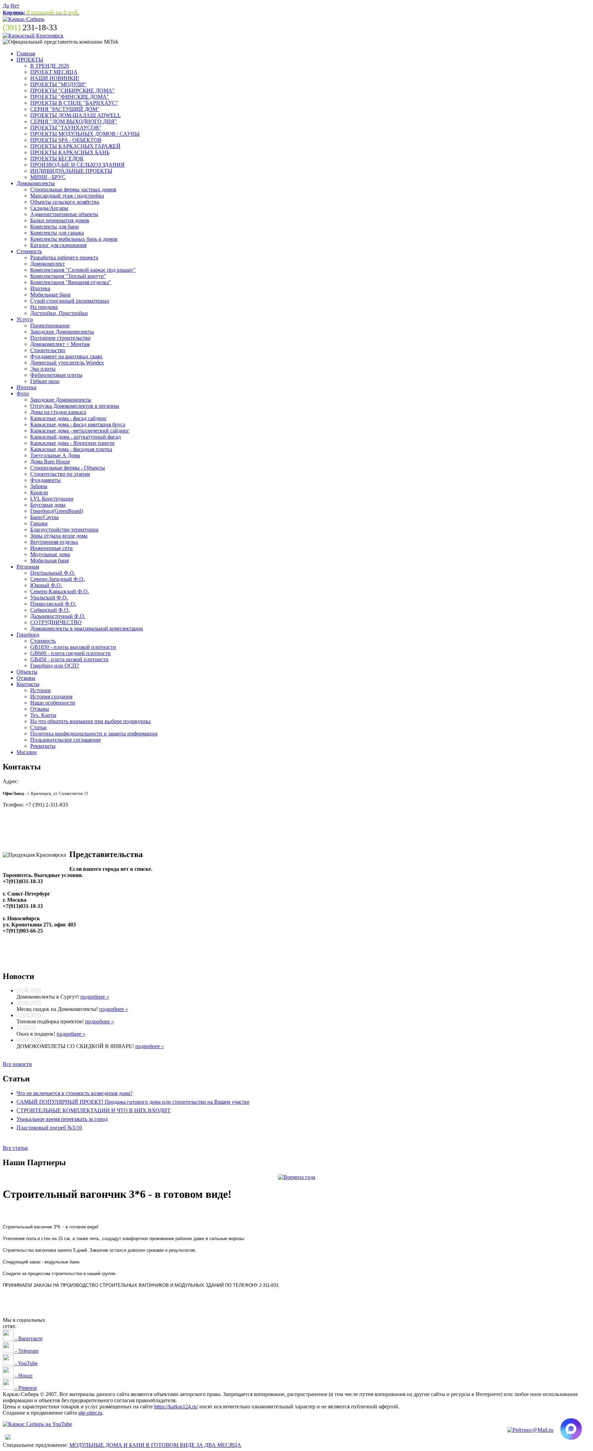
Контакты (27, 684)
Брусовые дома (48, 505)
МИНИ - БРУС (48, 177)
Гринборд (27, 635)
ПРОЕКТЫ (29, 60)
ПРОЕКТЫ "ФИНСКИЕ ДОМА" (69, 97)
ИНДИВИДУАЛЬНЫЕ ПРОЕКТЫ (71, 171)
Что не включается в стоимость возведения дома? (74, 1093)
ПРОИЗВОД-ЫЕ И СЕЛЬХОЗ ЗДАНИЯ (77, 165)
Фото (22, 393)
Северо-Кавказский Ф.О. (59, 591)
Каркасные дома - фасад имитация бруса (77, 424)
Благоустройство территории (64, 529)
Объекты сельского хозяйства (64, 202)
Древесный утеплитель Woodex (67, 362)
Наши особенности (52, 703)
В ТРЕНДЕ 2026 (49, 66)
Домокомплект (47, 264)
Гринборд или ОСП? (54, 665)
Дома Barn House (50, 461)
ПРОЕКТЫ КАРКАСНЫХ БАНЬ (69, 152)
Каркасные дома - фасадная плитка (71, 449)
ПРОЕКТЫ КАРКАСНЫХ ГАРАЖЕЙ (75, 146)
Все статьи (15, 1148)
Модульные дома (50, 554)
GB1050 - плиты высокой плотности (73, 647)
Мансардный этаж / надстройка (67, 196)
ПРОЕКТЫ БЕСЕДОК (57, 158)
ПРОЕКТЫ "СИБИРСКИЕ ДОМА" (72, 90)
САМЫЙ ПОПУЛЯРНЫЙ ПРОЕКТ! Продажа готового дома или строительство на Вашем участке (132, 1102)
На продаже (44, 307)
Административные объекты (64, 214)
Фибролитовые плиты (56, 375)
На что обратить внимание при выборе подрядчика (90, 721)
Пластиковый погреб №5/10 (49, 1128)
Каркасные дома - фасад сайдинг (68, 418)
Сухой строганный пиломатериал (69, 301)
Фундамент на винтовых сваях (66, 356)
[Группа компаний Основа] (37, 1424)
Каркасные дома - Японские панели (72, 443)
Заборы (38, 486)
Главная (25, 53)
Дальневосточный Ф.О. (57, 616)
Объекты (26, 672)
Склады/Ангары (49, 208)
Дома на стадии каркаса (58, 412)
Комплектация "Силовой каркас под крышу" (83, 270)
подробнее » (94, 997)
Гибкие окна (44, 381)
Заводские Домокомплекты (62, 332)
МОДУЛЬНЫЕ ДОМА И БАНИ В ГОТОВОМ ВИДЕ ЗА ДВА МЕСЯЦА (155, 1445)
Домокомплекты (35, 183)
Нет (14, 6)
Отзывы (25, 678)
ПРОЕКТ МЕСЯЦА (54, 72)
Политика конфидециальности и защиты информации (94, 733)
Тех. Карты (43, 715)
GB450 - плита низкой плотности (69, 659)
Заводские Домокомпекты (60, 400)
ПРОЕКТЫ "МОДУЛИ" (58, 84)
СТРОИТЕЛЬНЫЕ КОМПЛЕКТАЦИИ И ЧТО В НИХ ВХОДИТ (93, 1110)
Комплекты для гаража (57, 233)
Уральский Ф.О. (49, 597)
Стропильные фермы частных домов (73, 189)
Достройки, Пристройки (59, 313)
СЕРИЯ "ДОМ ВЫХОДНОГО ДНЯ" (73, 121)
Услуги (24, 319)
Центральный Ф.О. (52, 573)
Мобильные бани (50, 294)
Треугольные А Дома (55, 455)
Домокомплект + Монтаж (60, 344)
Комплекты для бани (54, 226)
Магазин (26, 752)
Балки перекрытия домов (59, 220)
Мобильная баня (49, 560)
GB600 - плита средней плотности (70, 653)
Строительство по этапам (60, 474)
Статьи (38, 727)
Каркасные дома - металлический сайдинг (79, 431)
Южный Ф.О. (46, 585)
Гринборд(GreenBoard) (56, 511)
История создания (51, 696)
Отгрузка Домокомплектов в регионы (74, 406)
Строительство (47, 350)
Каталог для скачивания (58, 245)
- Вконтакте (28, 1338)
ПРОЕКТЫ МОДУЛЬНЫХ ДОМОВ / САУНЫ (85, 134)
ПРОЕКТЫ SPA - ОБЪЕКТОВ (66, 140)
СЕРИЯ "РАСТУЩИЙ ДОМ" (65, 109)
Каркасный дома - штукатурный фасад (75, 437)
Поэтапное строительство (60, 338)
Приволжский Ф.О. (53, 604)
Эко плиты (43, 369)
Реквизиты (43, 746)
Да (6, 6)
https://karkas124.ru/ (176, 1406)
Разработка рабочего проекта (64, 257)
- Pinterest (25, 1388)
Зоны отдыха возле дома (59, 536)
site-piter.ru (90, 1413)
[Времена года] (296, 1177)
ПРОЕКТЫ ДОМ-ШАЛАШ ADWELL (75, 115)
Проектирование (50, 325)
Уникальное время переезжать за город (62, 1119)
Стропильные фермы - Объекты (67, 468)
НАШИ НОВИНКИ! (54, 78)
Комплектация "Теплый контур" (68, 276)
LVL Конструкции (51, 499)
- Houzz (23, 1376)
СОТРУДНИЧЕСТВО (56, 622)
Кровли (39, 492)
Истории (40, 690)
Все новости (17, 1064)
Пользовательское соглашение (65, 740)
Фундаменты (45, 480)
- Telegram (26, 1351)
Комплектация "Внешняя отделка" (70, 282)
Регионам (27, 567)
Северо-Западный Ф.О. (57, 579)
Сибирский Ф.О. (50, 610)
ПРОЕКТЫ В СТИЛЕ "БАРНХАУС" (74, 103)
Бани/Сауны (44, 517)
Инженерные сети (51, 548)
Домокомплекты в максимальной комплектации (86, 628)
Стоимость (29, 251)
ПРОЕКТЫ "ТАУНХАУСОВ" (65, 128)
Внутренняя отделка (54, 542)
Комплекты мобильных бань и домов (73, 239)
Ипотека (40, 288)
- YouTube (26, 1363)
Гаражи (39, 523)
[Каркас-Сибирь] (23, 19)
